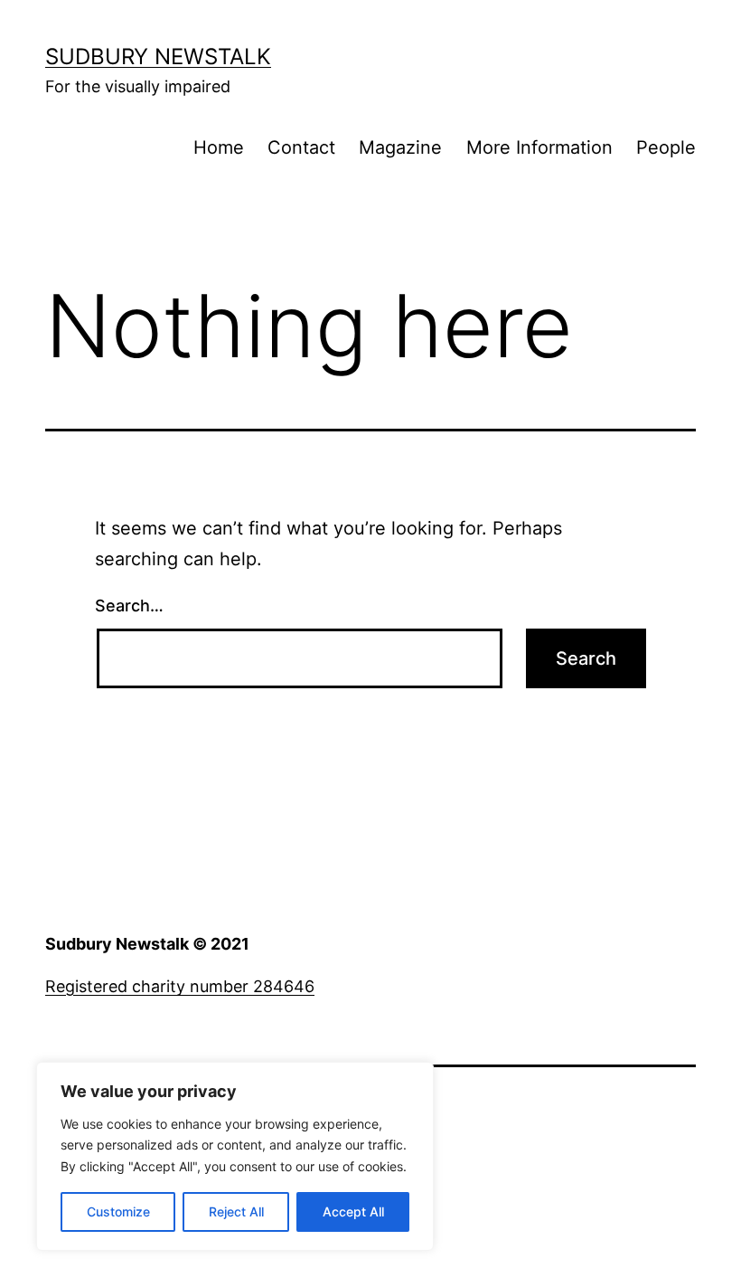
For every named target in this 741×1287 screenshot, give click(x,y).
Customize (118, 1211)
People (666, 147)
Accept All (353, 1211)
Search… (129, 605)
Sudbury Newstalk (158, 56)
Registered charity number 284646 (179, 986)
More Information (539, 147)
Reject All (236, 1211)
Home (218, 147)
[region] (235, 1156)
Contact (301, 147)
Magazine (400, 147)
